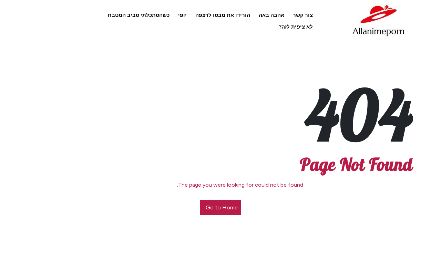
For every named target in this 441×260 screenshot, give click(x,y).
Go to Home (222, 207)
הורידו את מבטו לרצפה (222, 15)
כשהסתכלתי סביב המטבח (139, 15)
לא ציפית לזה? (296, 27)
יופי (182, 15)
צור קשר (303, 15)
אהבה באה (271, 15)
